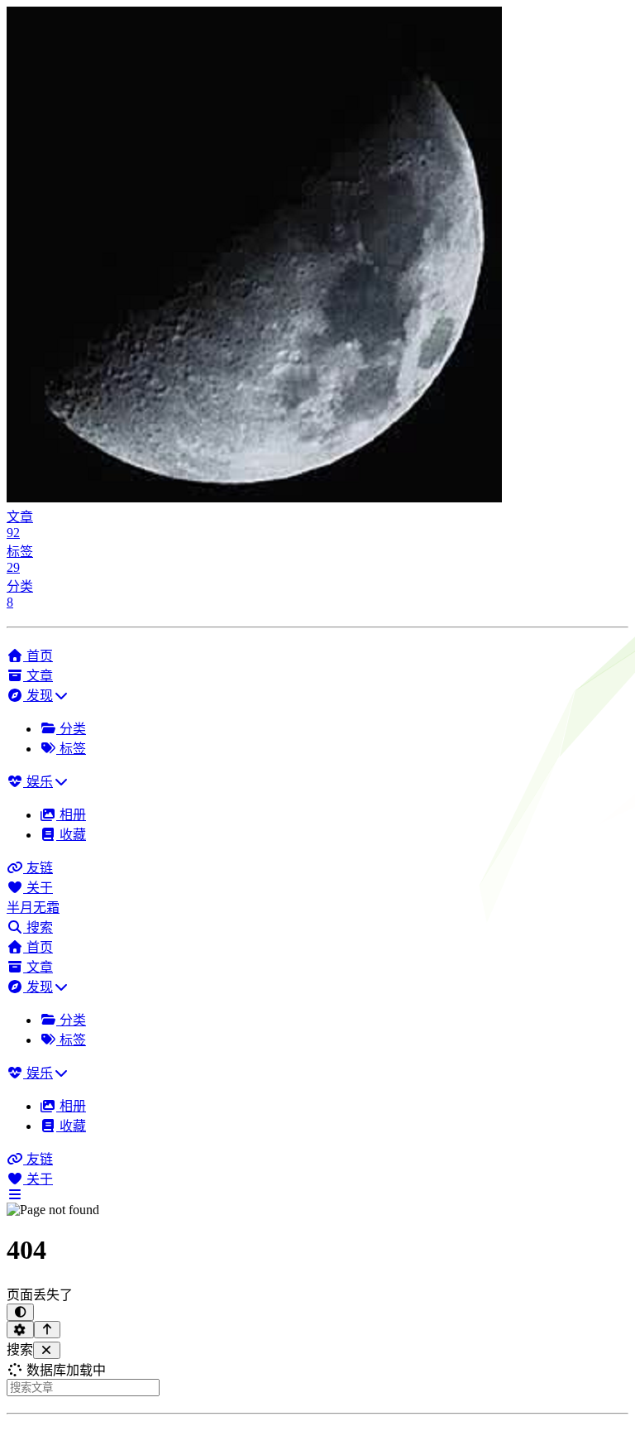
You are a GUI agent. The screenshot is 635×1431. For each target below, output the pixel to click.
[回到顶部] (47, 1329)
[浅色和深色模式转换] (20, 1312)
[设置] (20, 1329)
